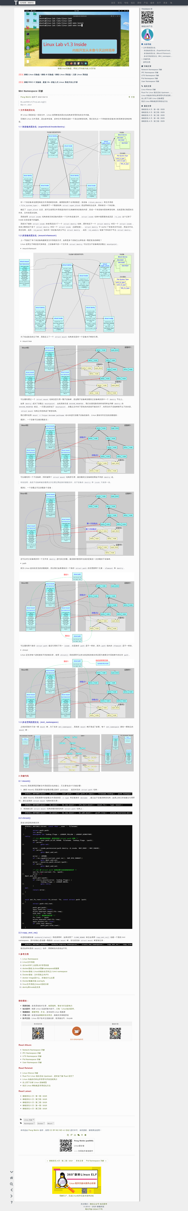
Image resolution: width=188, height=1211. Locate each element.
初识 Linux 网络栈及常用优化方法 (154, 101)
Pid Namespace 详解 (149, 78)
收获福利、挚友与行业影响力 (60, 1005)
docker (41, 1123)
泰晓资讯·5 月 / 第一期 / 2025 (153, 118)
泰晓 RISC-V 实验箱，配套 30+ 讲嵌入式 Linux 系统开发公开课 (51, 82)
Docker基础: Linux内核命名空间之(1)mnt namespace (45, 971)
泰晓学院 (35, 1012)
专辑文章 (147, 66)
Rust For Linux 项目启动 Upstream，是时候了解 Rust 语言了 (48, 1076)
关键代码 (146, 59)
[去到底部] (11, 1171)
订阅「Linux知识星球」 (66, 1008)
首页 (113, 2)
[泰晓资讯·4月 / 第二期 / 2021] (11, 1189)
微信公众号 (94, 1204)
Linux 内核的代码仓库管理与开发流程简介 (157, 95)
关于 (159, 2)
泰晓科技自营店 (45, 1015)
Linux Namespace (30, 959)
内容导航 (147, 44)
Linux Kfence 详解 (148, 89)
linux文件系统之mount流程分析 (36, 984)
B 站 (43, 1012)
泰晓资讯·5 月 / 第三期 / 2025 (153, 112)
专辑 (126, 2)
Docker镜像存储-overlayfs (34, 981)
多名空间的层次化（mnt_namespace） (158, 56)
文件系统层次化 (149, 47)
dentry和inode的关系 (31, 987)
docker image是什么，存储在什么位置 (39, 977)
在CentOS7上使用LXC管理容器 (36, 965)
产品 (146, 2)
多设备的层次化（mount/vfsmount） (158, 53)
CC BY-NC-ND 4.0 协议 (60, 1130)
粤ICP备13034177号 (94, 1209)
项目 (133, 2)
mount (51, 1123)
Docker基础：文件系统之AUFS (36, 974)
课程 (139, 2)
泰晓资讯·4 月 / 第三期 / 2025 (153, 121)
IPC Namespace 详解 (149, 72)
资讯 (120, 2)
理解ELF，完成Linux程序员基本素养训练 (77, 1195)
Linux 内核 (29, 1119)
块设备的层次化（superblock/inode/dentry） (161, 50)
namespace (29, 1123)
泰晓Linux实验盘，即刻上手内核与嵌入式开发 (77, 68)
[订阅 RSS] (171, 3)
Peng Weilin (26, 97)
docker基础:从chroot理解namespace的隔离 (41, 968)
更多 (165, 2)
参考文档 (146, 62)
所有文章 (79, 1160)
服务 (152, 2)
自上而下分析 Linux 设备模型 (152, 98)
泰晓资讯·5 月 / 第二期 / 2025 (153, 115)
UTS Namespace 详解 (150, 75)
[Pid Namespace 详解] (11, 1195)
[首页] (11, 1177)
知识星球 (103, 1204)
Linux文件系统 (29, 962)
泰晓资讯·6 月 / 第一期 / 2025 (153, 109)
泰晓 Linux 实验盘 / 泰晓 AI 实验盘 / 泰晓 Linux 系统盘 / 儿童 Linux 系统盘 (56, 74)
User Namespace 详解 (150, 81)
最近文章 (147, 106)
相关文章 (147, 86)
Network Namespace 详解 (151, 69)
